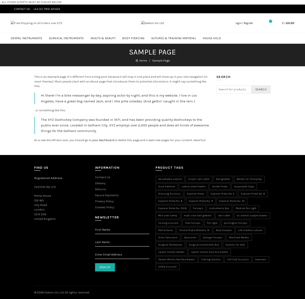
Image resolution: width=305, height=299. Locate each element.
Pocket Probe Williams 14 (194, 230)
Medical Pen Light (246, 208)
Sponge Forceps (212, 237)
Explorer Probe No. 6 (253, 193)
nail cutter (224, 215)
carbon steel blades (194, 186)
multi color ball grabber (198, 215)
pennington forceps (235, 223)
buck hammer (166, 186)
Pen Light (212, 223)
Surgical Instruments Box (204, 244)
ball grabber (223, 179)
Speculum (190, 237)
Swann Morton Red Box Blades (176, 259)
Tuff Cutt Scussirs (238, 259)
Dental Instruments (26, 38)
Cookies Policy (104, 207)
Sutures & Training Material (173, 38)
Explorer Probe (195, 193)
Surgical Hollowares (170, 244)
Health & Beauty (103, 38)
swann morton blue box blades (209, 252)
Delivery (100, 183)
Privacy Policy (104, 201)
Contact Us (102, 177)
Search (260, 89)
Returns (100, 189)
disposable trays (244, 186)
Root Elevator (224, 230)
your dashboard (103, 140)
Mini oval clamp (167, 215)
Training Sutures (211, 259)
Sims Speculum (168, 237)
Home (143, 60)
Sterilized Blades (239, 237)
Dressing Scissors (169, 193)
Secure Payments (107, 195)
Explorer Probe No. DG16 (172, 208)
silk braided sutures (250, 230)
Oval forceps (193, 223)
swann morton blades (171, 252)
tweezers (260, 259)
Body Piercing (133, 38)
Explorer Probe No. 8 (170, 201)
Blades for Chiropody (249, 179)
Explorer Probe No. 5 (222, 193)
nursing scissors (168, 223)
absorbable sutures (170, 179)
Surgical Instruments (66, 38)
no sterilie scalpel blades (252, 215)
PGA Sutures (165, 230)
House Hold (212, 38)
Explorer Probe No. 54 (232, 201)
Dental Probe (220, 186)
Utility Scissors (167, 266)
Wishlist (270, 21)
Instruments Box (219, 208)
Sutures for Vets (235, 244)
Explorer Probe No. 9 (201, 201)
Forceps (198, 208)
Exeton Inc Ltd (54, 292)
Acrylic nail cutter (199, 179)
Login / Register (244, 23)
